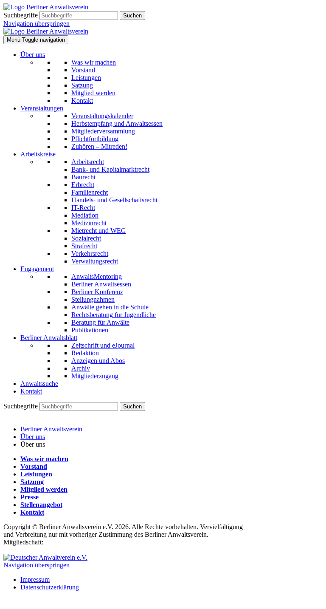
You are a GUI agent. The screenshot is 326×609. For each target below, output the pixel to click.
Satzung (32, 481)
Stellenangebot (41, 504)
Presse (29, 497)
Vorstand (33, 466)
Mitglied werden (43, 489)
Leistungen (36, 474)
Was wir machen (44, 458)
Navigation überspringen (36, 23)
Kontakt (32, 512)
